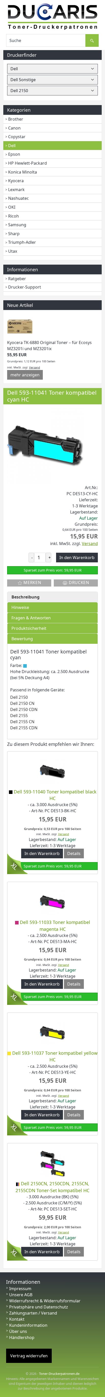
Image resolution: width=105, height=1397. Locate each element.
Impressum (20, 1288)
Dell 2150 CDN (23, 709)
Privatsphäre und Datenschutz (38, 1307)
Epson (14, 154)
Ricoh (13, 216)
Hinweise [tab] (20, 607)
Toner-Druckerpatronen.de (59, 1373)
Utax (12, 251)
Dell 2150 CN (22, 703)
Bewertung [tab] (22, 639)
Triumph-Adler (22, 242)
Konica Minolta (22, 172)
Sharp (14, 233)
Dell (12, 145)
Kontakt (16, 1319)
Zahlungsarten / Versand (33, 1313)
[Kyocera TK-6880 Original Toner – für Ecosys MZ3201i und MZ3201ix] (20, 326)
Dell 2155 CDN (23, 728)
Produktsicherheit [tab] (28, 628)
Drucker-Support (24, 287)
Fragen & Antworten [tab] (31, 618)
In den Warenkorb (42, 853)
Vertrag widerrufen (29, 1356)
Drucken (78, 582)
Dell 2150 (19, 697)
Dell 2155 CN (22, 721)
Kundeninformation (28, 1325)
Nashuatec (18, 198)
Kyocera (16, 180)
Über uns (18, 1331)
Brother (15, 119)
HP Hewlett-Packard (27, 163)
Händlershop (21, 1337)
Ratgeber (17, 278)
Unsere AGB (20, 1295)
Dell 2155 (19, 715)
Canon (14, 128)
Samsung (17, 224)
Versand (34, 367)
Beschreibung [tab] (25, 597)
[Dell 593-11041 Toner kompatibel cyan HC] (45, 446)
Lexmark (16, 189)
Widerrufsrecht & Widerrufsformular (45, 1301)
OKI (11, 207)
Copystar (16, 136)
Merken (31, 582)
